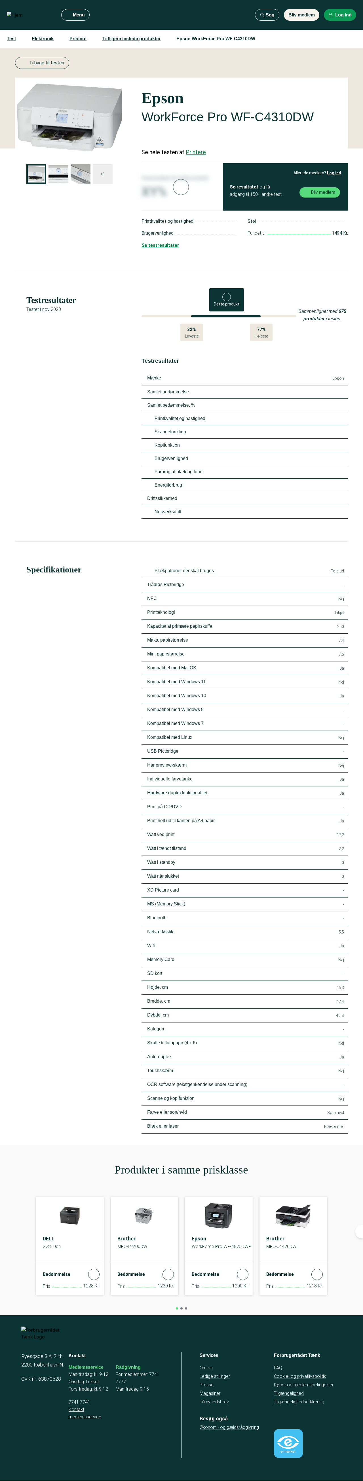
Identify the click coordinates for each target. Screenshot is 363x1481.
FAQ (278, 1367)
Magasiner (210, 1393)
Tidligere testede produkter (131, 38)
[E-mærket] (288, 1443)
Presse (207, 1384)
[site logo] (29, 15)
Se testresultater (160, 245)
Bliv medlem (301, 14)
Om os (206, 1367)
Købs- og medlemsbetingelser (304, 1384)
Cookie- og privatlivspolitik (300, 1376)
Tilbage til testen (46, 62)
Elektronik (43, 38)
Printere (77, 38)
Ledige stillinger (215, 1376)
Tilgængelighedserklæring (299, 1401)
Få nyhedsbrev (214, 1401)
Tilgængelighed (289, 1393)
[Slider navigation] (177, 1308)
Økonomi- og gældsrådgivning (229, 1427)
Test (11, 38)
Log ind (334, 173)
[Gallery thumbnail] (36, 174)
